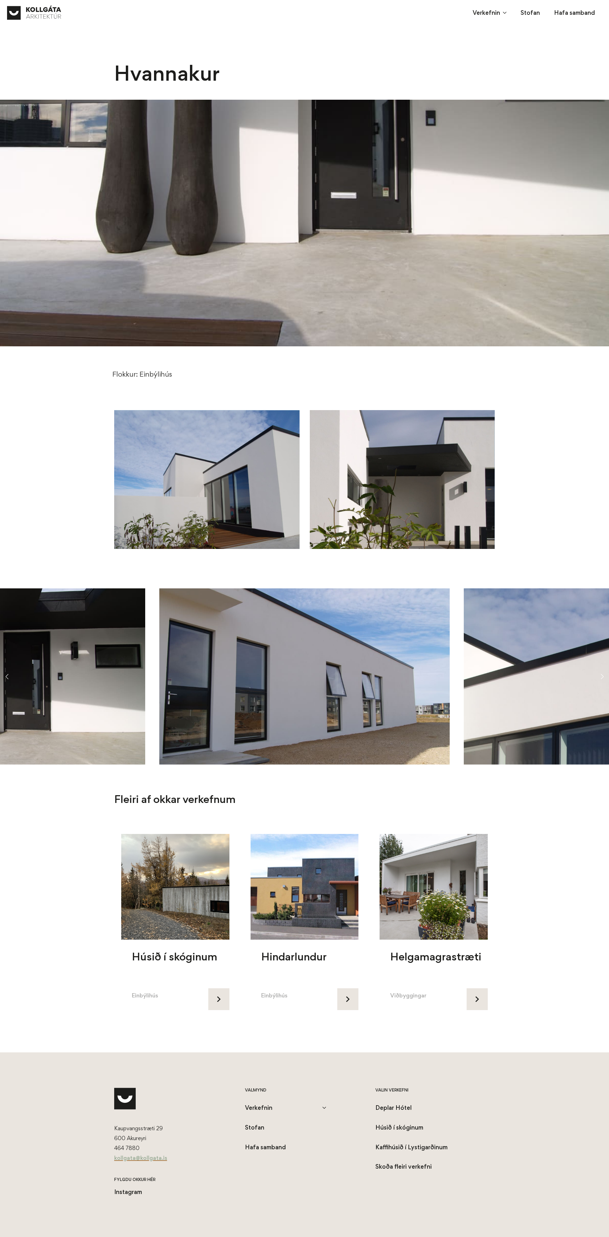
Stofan (530, 12)
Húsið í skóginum (399, 1127)
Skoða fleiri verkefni (403, 1166)
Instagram (128, 1191)
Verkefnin (486, 12)
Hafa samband (574, 12)
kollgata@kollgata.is (140, 1158)
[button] (7, 676)
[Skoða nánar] (218, 999)
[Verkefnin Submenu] (506, 12)
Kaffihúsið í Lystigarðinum (411, 1147)
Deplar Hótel (393, 1107)
